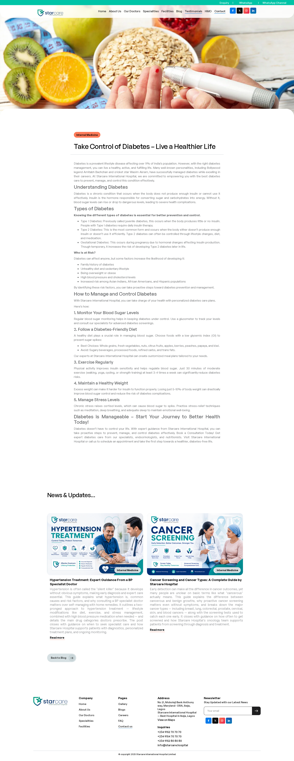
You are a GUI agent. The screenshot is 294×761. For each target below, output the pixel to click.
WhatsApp (245, 2)
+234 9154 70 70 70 (170, 736)
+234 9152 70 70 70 (169, 732)
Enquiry (224, 2)
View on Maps (166, 720)
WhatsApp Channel (274, 2)
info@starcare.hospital (173, 745)
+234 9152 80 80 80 (170, 740)
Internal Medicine (87, 134)
